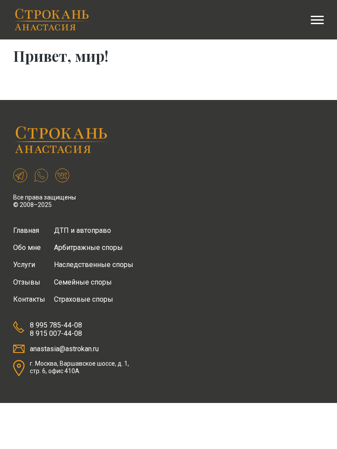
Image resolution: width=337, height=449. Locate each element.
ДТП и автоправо (82, 230)
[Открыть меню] (317, 19)
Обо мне (27, 247)
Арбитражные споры (88, 247)
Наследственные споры (93, 264)
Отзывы (26, 282)
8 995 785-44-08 (56, 325)
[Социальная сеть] (20, 176)
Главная (26, 230)
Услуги (24, 264)
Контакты (29, 299)
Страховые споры (83, 299)
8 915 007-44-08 (56, 333)
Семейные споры (83, 282)
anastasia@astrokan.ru (64, 349)
